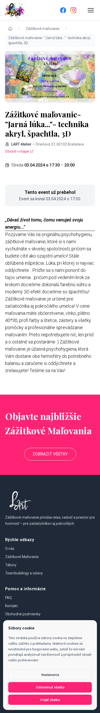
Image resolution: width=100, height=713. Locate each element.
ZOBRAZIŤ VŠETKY (50, 454)
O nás (9, 549)
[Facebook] (63, 10)
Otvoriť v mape (17, 151)
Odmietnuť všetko (50, 687)
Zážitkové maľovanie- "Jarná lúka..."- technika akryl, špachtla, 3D (49, 40)
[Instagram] (73, 10)
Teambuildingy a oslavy (24, 573)
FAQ (8, 598)
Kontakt (11, 606)
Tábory (10, 565)
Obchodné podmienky (23, 614)
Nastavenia (50, 675)
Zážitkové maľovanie (42, 29)
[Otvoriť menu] (91, 10)
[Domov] (25, 10)
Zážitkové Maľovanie (22, 557)
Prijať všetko (50, 700)
